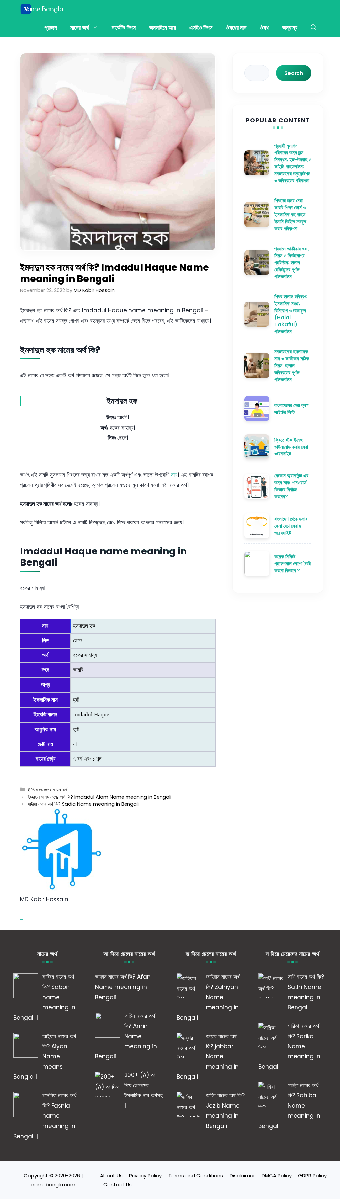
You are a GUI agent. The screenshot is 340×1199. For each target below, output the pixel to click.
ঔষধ (264, 27)
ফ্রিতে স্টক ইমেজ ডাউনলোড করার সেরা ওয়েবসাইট (291, 446)
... (21, 918)
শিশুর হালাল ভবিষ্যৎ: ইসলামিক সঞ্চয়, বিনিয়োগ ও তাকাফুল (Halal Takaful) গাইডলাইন (290, 314)
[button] (313, 27)
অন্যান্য (290, 27)
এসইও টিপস (200, 27)
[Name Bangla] (42, 9)
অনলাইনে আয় (162, 27)
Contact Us (117, 1184)
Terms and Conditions (195, 1175)
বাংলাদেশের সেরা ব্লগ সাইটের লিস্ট (291, 409)
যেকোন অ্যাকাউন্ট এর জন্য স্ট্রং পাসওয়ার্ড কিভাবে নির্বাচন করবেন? (291, 486)
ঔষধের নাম (236, 27)
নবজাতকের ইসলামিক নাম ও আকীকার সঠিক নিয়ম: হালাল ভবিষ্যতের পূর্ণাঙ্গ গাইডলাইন (291, 365)
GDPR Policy (312, 1175)
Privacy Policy (145, 1175)
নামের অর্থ (79, 27)
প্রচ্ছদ (50, 27)
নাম (174, 475)
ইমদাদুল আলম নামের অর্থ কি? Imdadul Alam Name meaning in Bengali (99, 797)
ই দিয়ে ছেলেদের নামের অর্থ (48, 789)
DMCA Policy (277, 1175)
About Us (111, 1175)
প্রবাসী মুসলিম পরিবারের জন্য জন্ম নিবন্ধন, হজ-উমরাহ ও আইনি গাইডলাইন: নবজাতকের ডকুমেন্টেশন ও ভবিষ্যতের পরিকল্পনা (292, 163)
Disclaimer (242, 1175)
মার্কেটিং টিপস (124, 27)
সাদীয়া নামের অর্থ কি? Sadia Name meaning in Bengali (83, 804)
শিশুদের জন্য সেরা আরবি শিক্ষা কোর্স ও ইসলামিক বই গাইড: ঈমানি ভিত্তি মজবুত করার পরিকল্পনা (290, 214)
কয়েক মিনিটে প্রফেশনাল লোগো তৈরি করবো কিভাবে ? (292, 563)
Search (293, 73)
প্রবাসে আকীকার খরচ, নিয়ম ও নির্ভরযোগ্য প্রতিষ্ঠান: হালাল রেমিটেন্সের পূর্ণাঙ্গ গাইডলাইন (292, 262)
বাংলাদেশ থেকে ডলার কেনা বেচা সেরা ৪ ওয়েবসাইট (290, 525)
